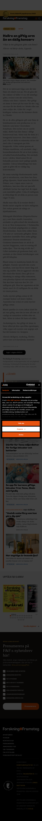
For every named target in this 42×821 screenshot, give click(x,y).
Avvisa (21, 435)
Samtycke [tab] (5, 390)
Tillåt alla (21, 423)
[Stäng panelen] (39, 385)
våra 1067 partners (14, 400)
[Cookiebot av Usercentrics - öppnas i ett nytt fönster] (26, 385)
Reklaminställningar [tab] (30, 390)
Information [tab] (16, 390)
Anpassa (20, 429)
